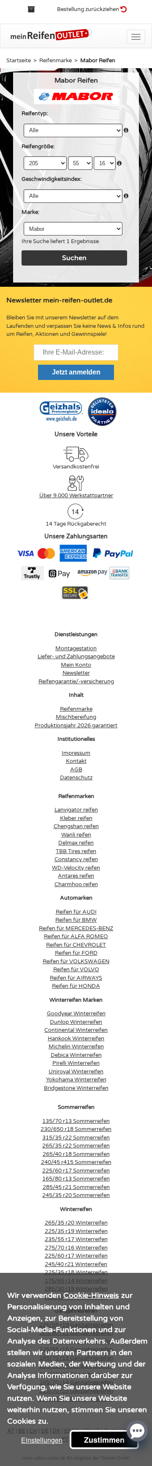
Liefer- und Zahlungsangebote (76, 656)
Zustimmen (104, 1439)
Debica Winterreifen (76, 1055)
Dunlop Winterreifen (76, 1022)
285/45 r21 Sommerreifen (76, 1187)
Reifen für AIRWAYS (76, 978)
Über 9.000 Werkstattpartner (76, 495)
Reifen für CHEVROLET (76, 945)
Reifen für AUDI (76, 912)
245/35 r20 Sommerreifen (76, 1195)
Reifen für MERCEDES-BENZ (76, 928)
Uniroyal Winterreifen (76, 1071)
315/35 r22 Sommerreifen (76, 1137)
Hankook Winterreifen (76, 1038)
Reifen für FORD (76, 953)
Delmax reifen (76, 843)
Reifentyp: (35, 113)
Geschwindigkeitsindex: (51, 179)
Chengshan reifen (76, 826)
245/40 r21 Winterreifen (76, 1264)
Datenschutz (76, 777)
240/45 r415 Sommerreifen (76, 1162)
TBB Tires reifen (76, 851)
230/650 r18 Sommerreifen (76, 1129)
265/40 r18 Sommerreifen (76, 1154)
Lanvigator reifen (76, 809)
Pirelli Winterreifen (76, 1063)
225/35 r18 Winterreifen (76, 1272)
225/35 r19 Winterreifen (76, 1231)
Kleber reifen (76, 818)
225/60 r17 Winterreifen (76, 1256)
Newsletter (76, 673)
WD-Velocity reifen (76, 868)
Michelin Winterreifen (76, 1046)
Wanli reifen (76, 834)
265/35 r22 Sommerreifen (76, 1145)
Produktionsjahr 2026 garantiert (76, 725)
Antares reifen (76, 876)
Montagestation (76, 648)
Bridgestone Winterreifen (76, 1088)
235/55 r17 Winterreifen (76, 1239)
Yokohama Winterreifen (76, 1079)
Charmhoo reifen (76, 884)
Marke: (30, 212)
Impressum (76, 753)
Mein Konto (76, 665)
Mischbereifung (76, 717)
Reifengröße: (38, 146)
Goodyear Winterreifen (76, 1013)
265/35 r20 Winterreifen (76, 1222)
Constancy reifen (76, 859)
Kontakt (76, 761)
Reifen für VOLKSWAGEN (76, 961)
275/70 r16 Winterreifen (76, 1247)
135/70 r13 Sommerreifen (76, 1121)
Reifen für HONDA (76, 986)
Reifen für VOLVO (76, 969)
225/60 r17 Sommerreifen (76, 1170)
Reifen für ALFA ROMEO (76, 936)
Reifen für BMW (76, 920)
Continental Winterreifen (76, 1030)
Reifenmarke (76, 709)
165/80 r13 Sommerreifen (76, 1178)
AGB (76, 769)
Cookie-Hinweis (91, 1295)
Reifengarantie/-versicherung (76, 681)
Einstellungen (41, 1440)
